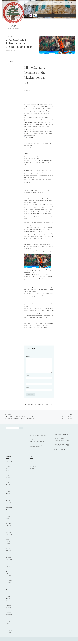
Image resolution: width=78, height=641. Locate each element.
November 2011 (9, 609)
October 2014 (8, 532)
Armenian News (46, 15)
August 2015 (8, 509)
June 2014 (8, 539)
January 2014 (8, 550)
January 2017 (8, 482)
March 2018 (8, 470)
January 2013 (8, 577)
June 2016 (8, 488)
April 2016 (8, 493)
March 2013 (8, 573)
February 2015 (8, 523)
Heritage (67, 2)
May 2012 (8, 596)
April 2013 (8, 571)
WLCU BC (40, 15)
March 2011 (8, 628)
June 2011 (8, 621)
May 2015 (8, 516)
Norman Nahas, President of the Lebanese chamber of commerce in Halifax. (62, 449)
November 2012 (9, 582)
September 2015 (9, 507)
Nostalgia (31, 439)
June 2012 (8, 593)
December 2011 (9, 607)
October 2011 (8, 612)
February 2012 (8, 603)
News (72, 2)
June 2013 (8, 566)
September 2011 (9, 614)
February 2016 (8, 498)
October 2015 (8, 504)
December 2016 (9, 484)
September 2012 (9, 587)
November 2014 (9, 530)
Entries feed (32, 463)
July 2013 (7, 564)
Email (27, 381)
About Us (55, 2)
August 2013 (8, 561)
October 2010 (8, 632)
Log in (31, 461)
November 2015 (9, 502)
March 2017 (8, 477)
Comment (28, 356)
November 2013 (9, 555)
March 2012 (8, 600)
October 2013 (8, 557)
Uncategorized (9, 50)
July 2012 (7, 591)
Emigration (61, 2)
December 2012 (9, 580)
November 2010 (9, 630)
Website (28, 387)
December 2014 (9, 527)
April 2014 (8, 543)
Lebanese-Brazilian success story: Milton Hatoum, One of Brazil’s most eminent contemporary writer (59, 416)
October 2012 (8, 584)
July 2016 (7, 486)
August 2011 (8, 616)
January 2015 (8, 525)
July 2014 (7, 536)
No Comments (16, 50)
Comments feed (33, 466)
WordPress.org (32, 468)
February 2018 (8, 472)
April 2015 (8, 518)
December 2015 (9, 500)
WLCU (13, 26)
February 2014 (8, 548)
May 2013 (8, 568)
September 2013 (9, 559)
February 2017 (8, 479)
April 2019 (8, 463)
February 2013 (8, 575)
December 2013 (9, 552)
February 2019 (8, 468)
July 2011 (7, 618)
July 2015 (7, 511)
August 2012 (8, 589)
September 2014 (9, 534)
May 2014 (8, 541)
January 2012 (8, 605)
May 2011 (8, 623)
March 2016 (8, 495)
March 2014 (8, 545)
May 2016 (8, 491)
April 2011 (8, 625)
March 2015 (8, 520)
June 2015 (8, 514)
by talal (11, 61)
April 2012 (8, 598)
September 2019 (9, 461)
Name (27, 375)
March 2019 (8, 466)
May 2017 (8, 475)
